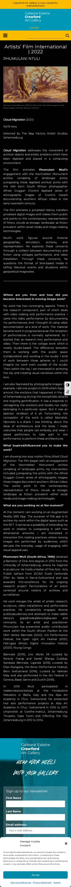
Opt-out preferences (20, 882)
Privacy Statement (42, 882)
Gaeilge (34, 27)
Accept (35, 875)
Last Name (13, 811)
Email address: (16, 824)
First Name (13, 798)
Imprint (57, 882)
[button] (66, 843)
